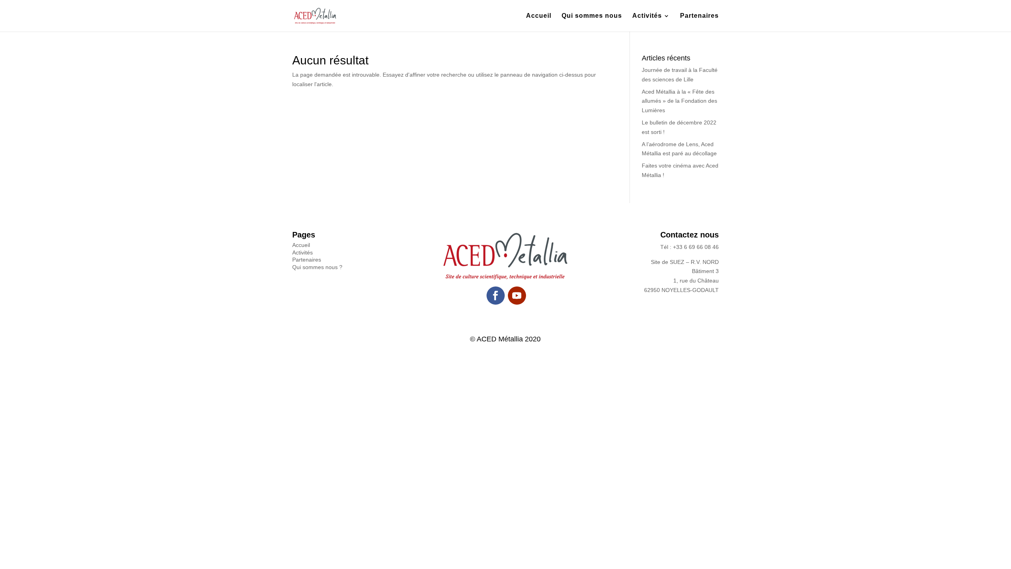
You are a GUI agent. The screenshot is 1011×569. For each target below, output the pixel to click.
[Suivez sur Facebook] (496, 295)
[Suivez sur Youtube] (517, 295)
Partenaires (699, 16)
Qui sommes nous (592, 16)
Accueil (538, 16)
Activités (647, 16)
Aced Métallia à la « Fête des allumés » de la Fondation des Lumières (679, 101)
